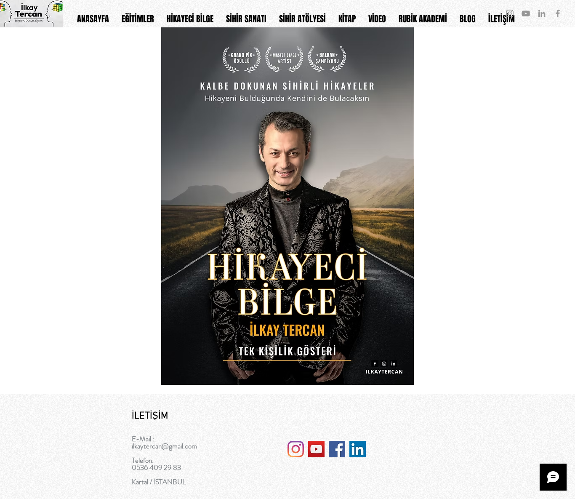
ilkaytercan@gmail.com (164, 446)
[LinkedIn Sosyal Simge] (357, 449)
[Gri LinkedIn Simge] (542, 13)
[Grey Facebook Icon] (558, 13)
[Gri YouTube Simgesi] (526, 13)
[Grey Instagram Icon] (510, 13)
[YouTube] (316, 449)
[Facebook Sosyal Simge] (337, 449)
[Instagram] (296, 449)
